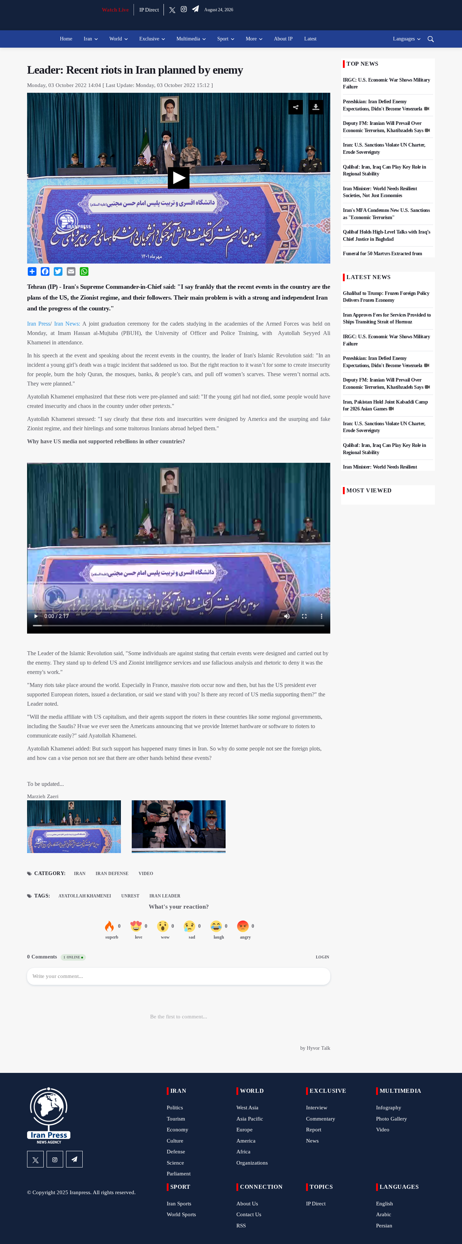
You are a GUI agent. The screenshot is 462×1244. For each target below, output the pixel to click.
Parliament (179, 1173)
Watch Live (115, 10)
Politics (175, 1107)
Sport (222, 39)
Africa (243, 1151)
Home (66, 39)
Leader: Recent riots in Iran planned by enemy (135, 69)
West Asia (247, 1107)
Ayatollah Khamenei (84, 896)
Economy (177, 1129)
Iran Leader (164, 896)
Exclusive (149, 39)
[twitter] (172, 10)
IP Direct (149, 10)
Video (146, 873)
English (384, 1203)
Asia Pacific (249, 1119)
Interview (316, 1107)
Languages (404, 39)
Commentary (320, 1119)
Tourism (176, 1119)
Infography (388, 1107)
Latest (310, 39)
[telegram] (195, 10)
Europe (244, 1129)
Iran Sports (179, 1203)
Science (175, 1163)
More (251, 39)
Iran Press (38, 324)
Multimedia (188, 39)
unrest (130, 896)
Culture (175, 1141)
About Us (247, 1203)
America (246, 1141)
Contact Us (248, 1214)
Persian (384, 1225)
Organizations (252, 1163)
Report (313, 1129)
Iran (88, 39)
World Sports (181, 1214)
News (312, 1141)
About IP (283, 39)
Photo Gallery (391, 1119)
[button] (178, 178)
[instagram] (184, 10)
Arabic (383, 1214)
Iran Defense (112, 873)
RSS (241, 1225)
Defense (176, 1151)
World (115, 39)
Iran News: (67, 324)
